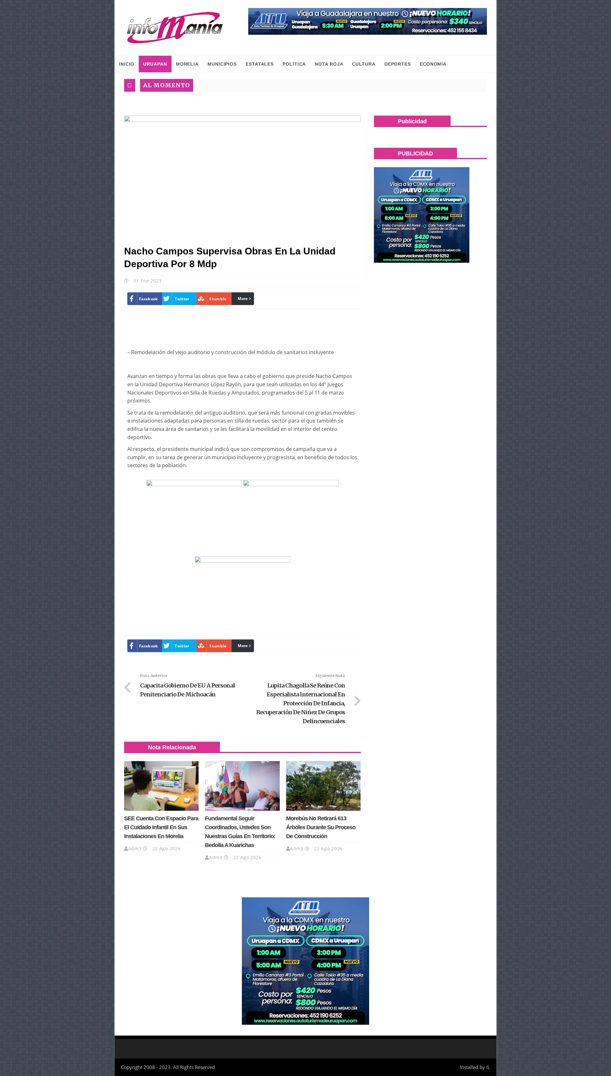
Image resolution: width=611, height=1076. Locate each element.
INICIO (126, 64)
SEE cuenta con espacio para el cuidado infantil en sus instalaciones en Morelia (161, 827)
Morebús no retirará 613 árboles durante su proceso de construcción (320, 827)
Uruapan (155, 64)
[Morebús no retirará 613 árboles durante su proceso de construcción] (323, 786)
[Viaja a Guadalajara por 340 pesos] (367, 21)
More (243, 298)
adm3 (135, 848)
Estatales (260, 64)
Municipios (222, 64)
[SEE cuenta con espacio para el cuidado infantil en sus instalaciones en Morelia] (161, 786)
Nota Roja (329, 64)
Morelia (187, 64)
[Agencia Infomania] (175, 27)
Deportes (397, 64)
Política (294, 64)
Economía (433, 64)
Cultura (363, 64)
